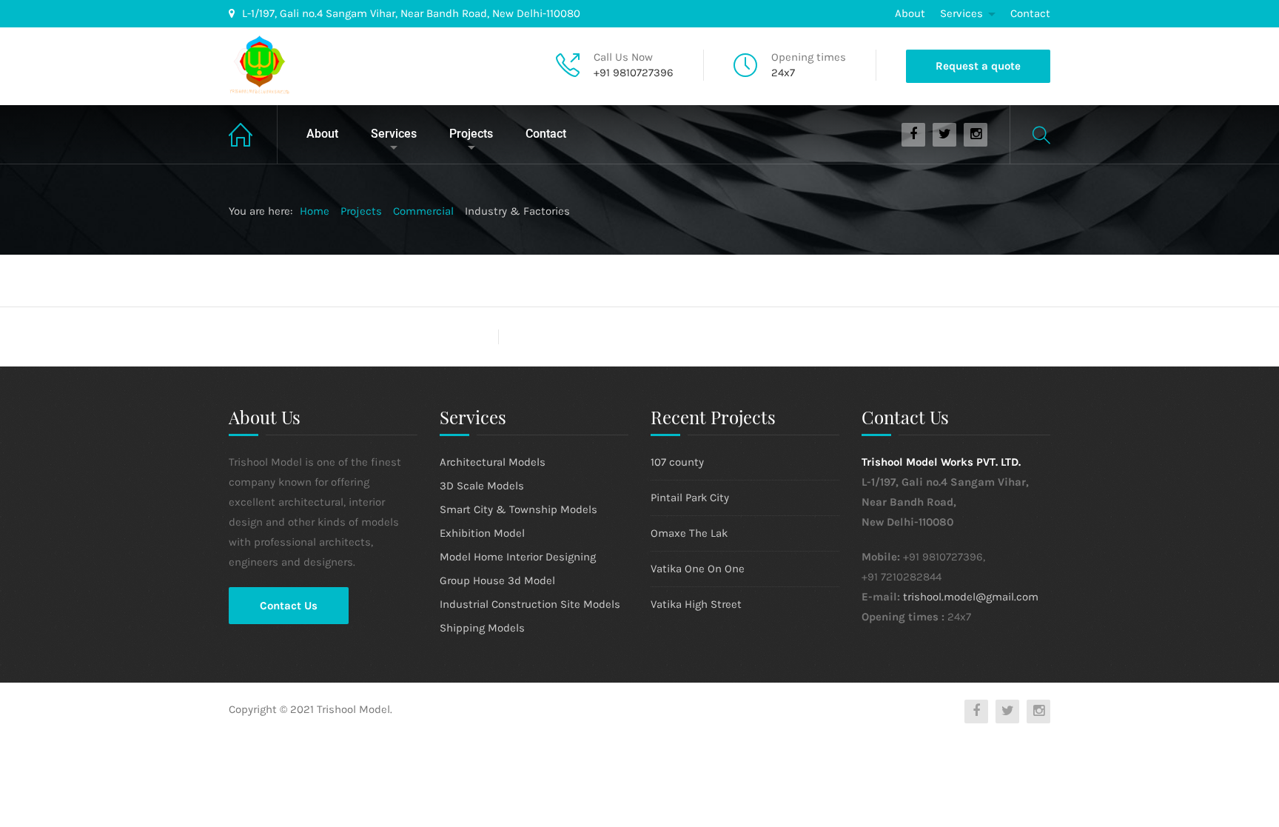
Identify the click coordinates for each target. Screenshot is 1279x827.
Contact (1030, 13)
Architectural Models (492, 462)
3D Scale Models (482, 485)
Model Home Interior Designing (518, 556)
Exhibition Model (482, 533)
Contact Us (289, 605)
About (910, 13)
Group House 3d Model (497, 580)
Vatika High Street (696, 604)
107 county (677, 462)
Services (961, 13)
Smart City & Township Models (518, 509)
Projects (471, 134)
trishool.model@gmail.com (970, 596)
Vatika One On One (698, 568)
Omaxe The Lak (689, 533)
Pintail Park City (690, 497)
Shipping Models (482, 628)
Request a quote (978, 66)
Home (253, 134)
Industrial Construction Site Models (530, 604)
